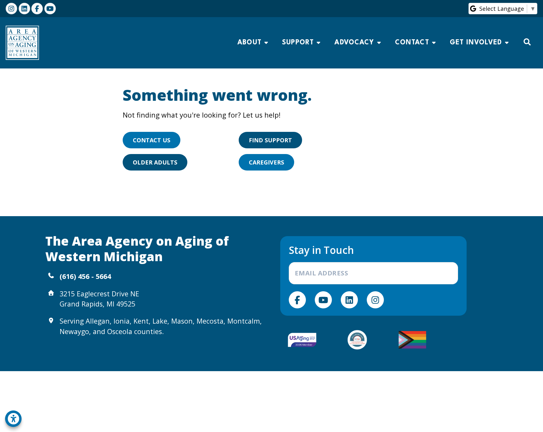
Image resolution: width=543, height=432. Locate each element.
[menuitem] (253, 43)
